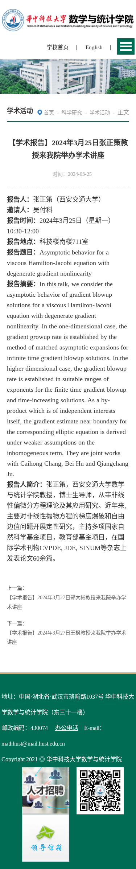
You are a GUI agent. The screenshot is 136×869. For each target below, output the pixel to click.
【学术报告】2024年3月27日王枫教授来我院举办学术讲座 (66, 637)
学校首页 (58, 47)
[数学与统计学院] (68, 12)
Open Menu (126, 46)
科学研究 (72, 112)
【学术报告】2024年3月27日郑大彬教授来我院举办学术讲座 (66, 602)
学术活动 (100, 112)
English (94, 47)
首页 (49, 112)
